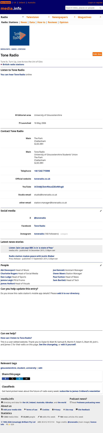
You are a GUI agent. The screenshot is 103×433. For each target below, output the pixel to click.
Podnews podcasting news (88, 402)
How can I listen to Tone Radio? (16, 338)
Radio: (4, 22)
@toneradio (40, 217)
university (31, 368)
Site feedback (84, 409)
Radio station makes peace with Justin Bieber (31, 256)
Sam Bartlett (59, 280)
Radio (14, 49)
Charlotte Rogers (9, 273)
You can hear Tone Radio (13, 74)
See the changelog (48, 344)
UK (15, 2)
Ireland (22, 2)
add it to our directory (68, 293)
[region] (51, 95)
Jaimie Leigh (7, 280)
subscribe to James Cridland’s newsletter (80, 391)
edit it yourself (68, 344)
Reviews (52, 22)
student (21, 368)
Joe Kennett (59, 270)
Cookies (45, 409)
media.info (5, 49)
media (11, 8)
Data (32, 22)
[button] (5, 378)
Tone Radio (39, 225)
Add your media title (12, 409)
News (24, 22)
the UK (25, 402)
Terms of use (31, 409)
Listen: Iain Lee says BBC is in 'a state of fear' (31, 247)
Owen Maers (59, 273)
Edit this (97, 54)
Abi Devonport (8, 270)
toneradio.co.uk (42, 178)
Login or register (95, 2)
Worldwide (5, 2)
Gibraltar (49, 402)
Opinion (64, 22)
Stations (13, 22)
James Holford (8, 283)
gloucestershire (8, 368)
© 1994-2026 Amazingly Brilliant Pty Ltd (18, 422)
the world (62, 402)
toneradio (39, 233)
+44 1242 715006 (42, 170)
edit (40, 368)
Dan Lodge (6, 277)
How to (41, 22)
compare (64, 234)
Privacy (57, 409)
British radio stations (13, 64)
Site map (69, 409)
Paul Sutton (59, 277)
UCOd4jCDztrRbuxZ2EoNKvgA (49, 186)
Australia (31, 2)
